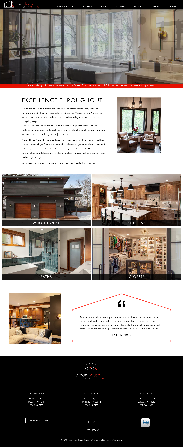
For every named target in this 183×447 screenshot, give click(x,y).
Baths (104, 6)
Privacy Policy (91, 430)
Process (139, 6)
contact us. (92, 163)
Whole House (65, 6)
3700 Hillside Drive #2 (146, 398)
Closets (120, 6)
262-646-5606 (146, 405)
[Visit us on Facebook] (88, 422)
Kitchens (87, 6)
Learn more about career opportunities (137, 85)
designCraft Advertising (114, 440)
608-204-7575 (36, 405)
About (156, 6)
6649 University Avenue (91, 398)
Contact (174, 6)
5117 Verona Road (36, 398)
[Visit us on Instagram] (94, 422)
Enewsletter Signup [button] (38, 420)
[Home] (22, 4)
